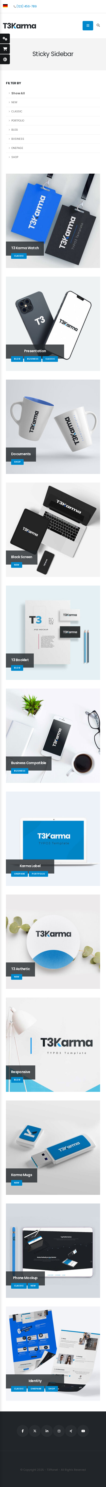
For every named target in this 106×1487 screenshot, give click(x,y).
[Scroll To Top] (97, 1481)
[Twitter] (35, 1431)
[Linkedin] (47, 1431)
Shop (14, 157)
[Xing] (71, 1431)
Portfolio (17, 120)
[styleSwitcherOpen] (5, 38)
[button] (5, 6)
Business (17, 139)
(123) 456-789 (27, 6)
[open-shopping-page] (5, 49)
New (14, 102)
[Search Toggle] (98, 25)
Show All (18, 93)
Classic (16, 111)
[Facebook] (23, 1431)
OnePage (17, 148)
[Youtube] (83, 1431)
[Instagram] (59, 1431)
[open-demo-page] (5, 59)
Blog (14, 130)
